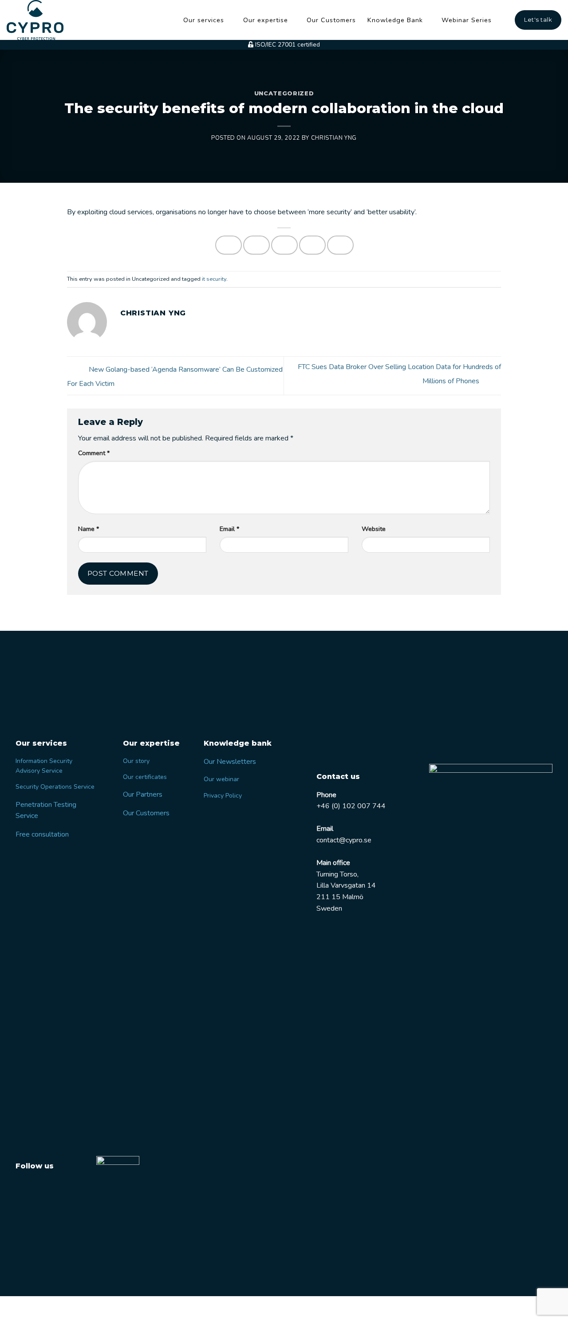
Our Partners (142, 794)
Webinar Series (467, 20)
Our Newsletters (230, 762)
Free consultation (42, 834)
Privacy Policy (223, 795)
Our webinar (221, 779)
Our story (136, 761)
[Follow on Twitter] (23, 1187)
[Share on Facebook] (228, 245)
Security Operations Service (55, 786)
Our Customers (331, 20)
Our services (203, 20)
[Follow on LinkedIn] (40, 1187)
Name (88, 528)
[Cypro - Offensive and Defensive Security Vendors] (40, 20)
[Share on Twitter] (256, 245)
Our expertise (265, 20)
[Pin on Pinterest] (312, 245)
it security (214, 279)
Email (229, 528)
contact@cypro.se (343, 840)
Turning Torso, (337, 874)
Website (374, 528)
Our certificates (145, 777)
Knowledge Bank (395, 20)
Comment (94, 452)
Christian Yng (334, 138)
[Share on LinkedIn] (340, 245)
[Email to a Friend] (284, 245)
